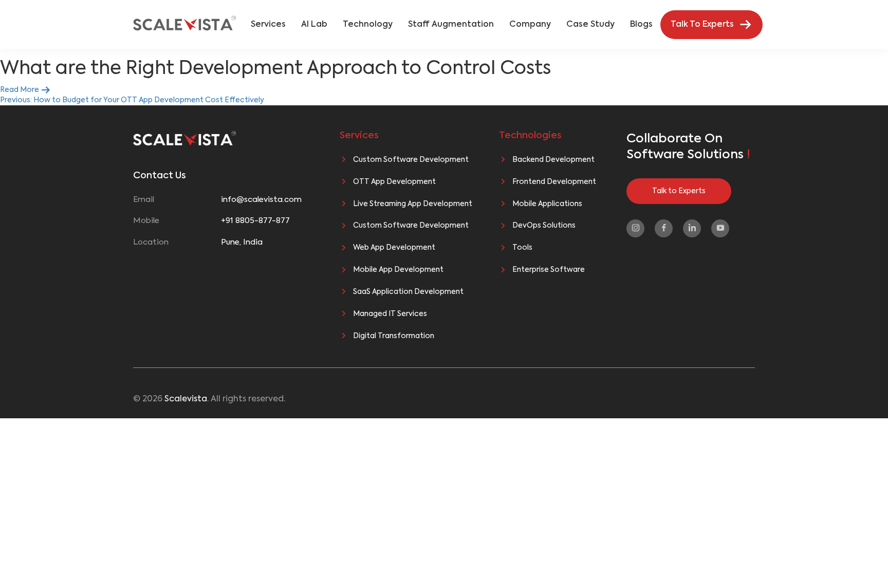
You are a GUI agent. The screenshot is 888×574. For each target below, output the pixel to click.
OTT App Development (394, 182)
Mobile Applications (547, 204)
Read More (20, 90)
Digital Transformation (393, 336)
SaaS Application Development (408, 291)
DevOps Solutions (544, 225)
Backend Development (553, 159)
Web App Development (394, 247)
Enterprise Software (548, 269)
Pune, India (242, 242)
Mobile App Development (398, 269)
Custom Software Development (411, 159)
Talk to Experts (679, 191)
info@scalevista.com (261, 199)
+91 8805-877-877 (255, 221)
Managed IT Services (390, 314)
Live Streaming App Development (412, 204)
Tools (522, 247)
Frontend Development (554, 182)
